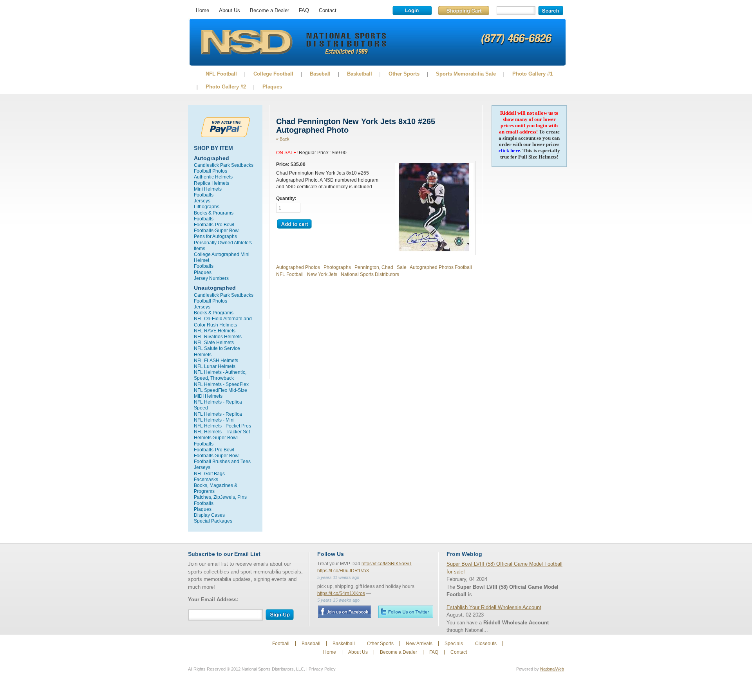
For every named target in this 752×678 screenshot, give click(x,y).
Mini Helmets (208, 188)
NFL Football (221, 74)
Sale (402, 267)
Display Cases (209, 515)
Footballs (203, 194)
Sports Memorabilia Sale (466, 74)
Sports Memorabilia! (246, 42)
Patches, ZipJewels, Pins (220, 496)
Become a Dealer (269, 10)
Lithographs (206, 206)
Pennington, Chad (373, 267)
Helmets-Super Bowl (216, 437)
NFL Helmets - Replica (218, 414)
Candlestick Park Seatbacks (223, 165)
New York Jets (322, 274)
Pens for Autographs (215, 236)
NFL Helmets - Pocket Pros (222, 425)
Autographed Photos (298, 267)
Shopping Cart (463, 10)
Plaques (272, 87)
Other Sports (404, 74)
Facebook (344, 611)
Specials (454, 643)
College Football (273, 74)
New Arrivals (419, 643)
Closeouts (486, 643)
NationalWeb (552, 669)
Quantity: (286, 198)
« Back (282, 139)
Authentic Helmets (213, 176)
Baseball (320, 74)
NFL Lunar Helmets (214, 366)
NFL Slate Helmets (214, 342)
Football (280, 643)
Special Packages (213, 520)
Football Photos (210, 170)
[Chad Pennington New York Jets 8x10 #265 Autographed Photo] (434, 249)
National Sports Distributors (370, 274)
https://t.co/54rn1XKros (341, 593)
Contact (327, 10)
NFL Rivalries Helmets (218, 336)
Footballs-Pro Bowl (214, 224)
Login (412, 10)
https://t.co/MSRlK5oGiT (387, 563)
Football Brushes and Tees (222, 461)
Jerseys (202, 200)
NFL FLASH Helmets (216, 360)
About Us (229, 10)
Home (202, 10)
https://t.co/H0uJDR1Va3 (343, 570)
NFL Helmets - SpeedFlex (221, 384)
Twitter (406, 611)
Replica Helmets (211, 183)
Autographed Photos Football (441, 267)
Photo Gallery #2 (226, 87)
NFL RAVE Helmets (214, 330)
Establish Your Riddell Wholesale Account (493, 607)
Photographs (337, 267)
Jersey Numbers (211, 278)
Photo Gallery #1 (532, 74)
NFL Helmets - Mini (214, 419)
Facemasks (206, 479)
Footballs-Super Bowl (217, 230)
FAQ (304, 10)
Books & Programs (213, 212)
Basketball (359, 74)
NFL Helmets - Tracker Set (222, 431)
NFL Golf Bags (209, 473)
